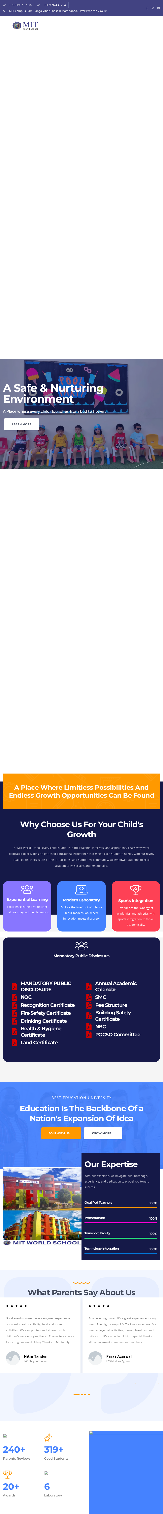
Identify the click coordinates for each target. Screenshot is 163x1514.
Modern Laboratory (81, 900)
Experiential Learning (27, 899)
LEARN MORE (21, 424)
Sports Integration (135, 900)
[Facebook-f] (147, 8)
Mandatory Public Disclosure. (81, 955)
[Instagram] (152, 8)
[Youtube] (158, 8)
